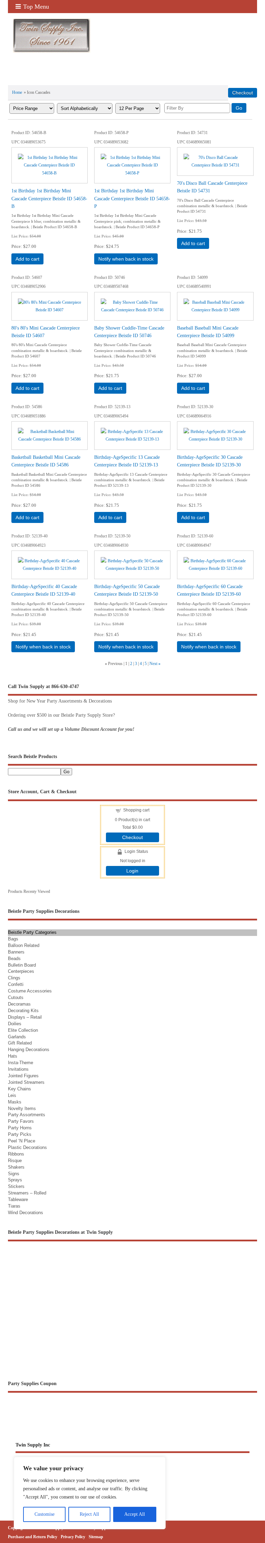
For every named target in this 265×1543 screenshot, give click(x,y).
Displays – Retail (25, 1017)
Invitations (18, 1069)
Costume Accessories (30, 991)
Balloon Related (23, 945)
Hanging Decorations (28, 1049)
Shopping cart (136, 810)
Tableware (18, 1199)
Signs (13, 1173)
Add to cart (27, 258)
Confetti (15, 984)
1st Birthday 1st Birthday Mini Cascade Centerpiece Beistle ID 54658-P (132, 198)
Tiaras (14, 1206)
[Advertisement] (88, 78)
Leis (12, 1095)
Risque (15, 1160)
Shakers (16, 1167)
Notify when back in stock (126, 258)
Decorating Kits (23, 1010)
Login (132, 870)
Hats (12, 1056)
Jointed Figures (23, 1075)
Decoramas (19, 1004)
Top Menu (36, 6)
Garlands (17, 1036)
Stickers (16, 1186)
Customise (45, 1514)
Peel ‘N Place (21, 1140)
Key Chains (19, 1088)
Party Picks (19, 1134)
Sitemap (96, 1536)
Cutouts (15, 997)
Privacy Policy (73, 1536)
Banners (16, 952)
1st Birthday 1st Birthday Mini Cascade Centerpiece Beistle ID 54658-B (49, 198)
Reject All (89, 1514)
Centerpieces (21, 971)
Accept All (134, 1514)
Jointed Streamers (26, 1082)
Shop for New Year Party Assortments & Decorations (60, 701)
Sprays (15, 1179)
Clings (14, 977)
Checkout (132, 837)
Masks (14, 1102)
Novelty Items (22, 1108)
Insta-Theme (20, 1062)
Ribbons (16, 1154)
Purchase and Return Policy (32, 1536)
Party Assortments (26, 1114)
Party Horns (20, 1127)
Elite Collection (23, 1030)
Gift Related (20, 1043)
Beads (14, 958)
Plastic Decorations (27, 1147)
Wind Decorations (25, 1212)
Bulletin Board (22, 965)
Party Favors (21, 1121)
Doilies (14, 1023)
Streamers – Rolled (27, 1193)
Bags (13, 938)
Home (17, 92)
